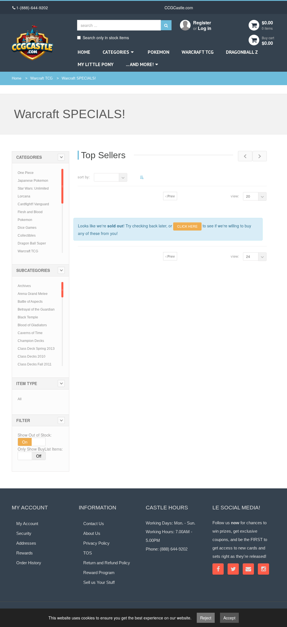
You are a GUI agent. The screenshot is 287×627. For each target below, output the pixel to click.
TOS (87, 553)
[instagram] (263, 569)
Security (23, 533)
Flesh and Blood (30, 212)
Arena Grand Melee (33, 294)
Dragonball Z (242, 52)
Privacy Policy (96, 543)
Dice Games (27, 228)
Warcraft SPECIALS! (79, 78)
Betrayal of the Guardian (36, 309)
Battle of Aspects (30, 302)
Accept (229, 618)
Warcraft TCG (198, 52)
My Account (27, 523)
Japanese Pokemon (33, 181)
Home (84, 52)
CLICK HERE (187, 226)
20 (248, 196)
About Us (91, 533)
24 (248, 256)
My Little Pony (96, 64)
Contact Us (93, 523)
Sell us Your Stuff (99, 582)
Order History (28, 562)
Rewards (24, 553)
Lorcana (24, 196)
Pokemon (158, 52)
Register (202, 22)
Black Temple (28, 317)
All (20, 399)
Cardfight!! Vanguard (33, 204)
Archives (24, 286)
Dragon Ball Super (32, 243)
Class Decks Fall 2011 (35, 364)
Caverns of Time (30, 333)
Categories (116, 52)
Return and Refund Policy (106, 562)
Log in (204, 28)
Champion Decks (31, 341)
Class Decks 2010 (31, 356)
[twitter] (233, 569)
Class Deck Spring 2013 (36, 349)
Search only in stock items (106, 37)
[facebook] (218, 569)
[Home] (32, 42)
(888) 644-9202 (174, 549)
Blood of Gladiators (32, 325)
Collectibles (27, 235)
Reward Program (99, 572)
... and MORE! (140, 64)
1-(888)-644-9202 (32, 7)
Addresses (26, 543)
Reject (205, 618)
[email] (248, 569)
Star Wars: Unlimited (33, 188)
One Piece (26, 173)
